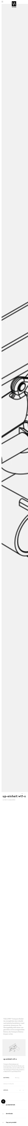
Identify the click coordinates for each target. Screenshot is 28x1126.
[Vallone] (14, 2)
